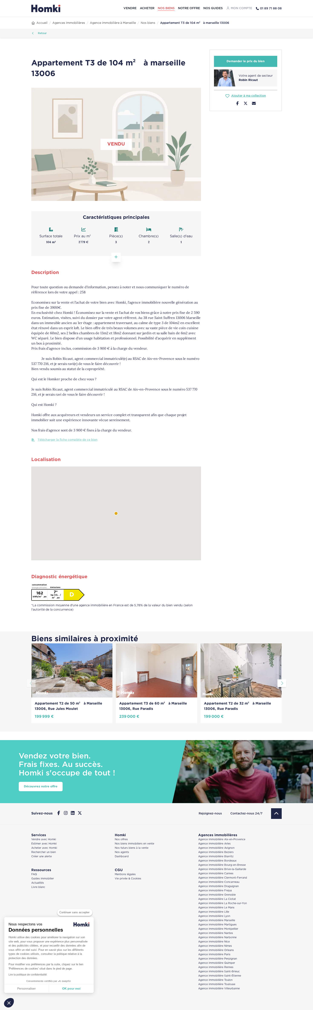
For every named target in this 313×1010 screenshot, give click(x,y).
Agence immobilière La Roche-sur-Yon (222, 903)
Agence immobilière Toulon (215, 980)
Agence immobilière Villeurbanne (219, 988)
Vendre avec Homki (43, 839)
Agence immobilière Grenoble (217, 895)
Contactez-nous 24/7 (246, 813)
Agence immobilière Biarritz (216, 856)
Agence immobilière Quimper (216, 963)
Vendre (129, 8)
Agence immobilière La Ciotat (217, 899)
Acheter (147, 8)
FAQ (34, 874)
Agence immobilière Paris (214, 954)
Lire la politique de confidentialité (28, 974)
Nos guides (213, 8)
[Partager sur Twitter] (245, 104)
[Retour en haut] (276, 813)
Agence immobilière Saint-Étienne (219, 976)
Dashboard (122, 856)
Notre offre (189, 8)
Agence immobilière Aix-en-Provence (221, 839)
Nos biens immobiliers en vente (134, 844)
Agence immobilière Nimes (215, 946)
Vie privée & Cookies (128, 878)
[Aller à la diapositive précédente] (31, 683)
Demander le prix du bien (246, 61)
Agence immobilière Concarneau (218, 882)
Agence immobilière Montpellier (218, 929)
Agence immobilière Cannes (215, 873)
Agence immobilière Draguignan (218, 886)
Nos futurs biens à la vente (131, 848)
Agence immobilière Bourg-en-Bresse (222, 865)
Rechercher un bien (43, 852)
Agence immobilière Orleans (216, 950)
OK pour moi (71, 988)
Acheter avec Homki (44, 848)
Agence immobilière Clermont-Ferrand (222, 878)
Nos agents (122, 852)
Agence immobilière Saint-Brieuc (219, 971)
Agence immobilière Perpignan (217, 959)
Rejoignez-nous (210, 813)
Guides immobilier (42, 878)
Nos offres (121, 839)
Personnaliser (26, 988)
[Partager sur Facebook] (237, 104)
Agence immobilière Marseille (216, 920)
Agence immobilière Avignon (216, 848)
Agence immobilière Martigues (217, 925)
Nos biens (166, 8)
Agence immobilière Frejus (215, 890)
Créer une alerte (41, 856)
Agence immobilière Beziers (216, 852)
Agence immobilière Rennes (215, 967)
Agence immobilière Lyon (214, 916)
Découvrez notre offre (40, 786)
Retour (42, 33)
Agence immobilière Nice (214, 942)
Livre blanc (38, 887)
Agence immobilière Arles (214, 844)
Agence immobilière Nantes (215, 933)
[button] (9, 1003)
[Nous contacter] (253, 104)
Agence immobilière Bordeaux (217, 861)
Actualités (37, 883)
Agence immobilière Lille (213, 912)
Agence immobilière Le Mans (216, 907)
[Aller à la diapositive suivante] (281, 683)
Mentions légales (125, 874)
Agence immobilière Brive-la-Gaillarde (222, 869)
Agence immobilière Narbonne (217, 937)
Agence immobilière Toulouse (216, 984)
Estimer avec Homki (44, 844)
